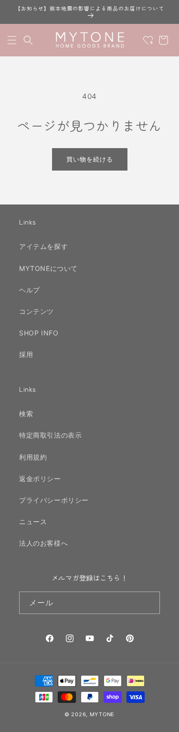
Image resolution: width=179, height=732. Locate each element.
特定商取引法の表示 (50, 435)
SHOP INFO (38, 333)
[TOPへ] (161, 719)
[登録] (148, 603)
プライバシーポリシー (54, 500)
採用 (26, 354)
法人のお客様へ (43, 543)
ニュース (33, 521)
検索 (26, 413)
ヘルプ (29, 290)
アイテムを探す (43, 246)
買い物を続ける (89, 159)
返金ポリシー (40, 478)
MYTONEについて (48, 268)
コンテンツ (36, 311)
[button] (11, 40)
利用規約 (33, 457)
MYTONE (102, 714)
